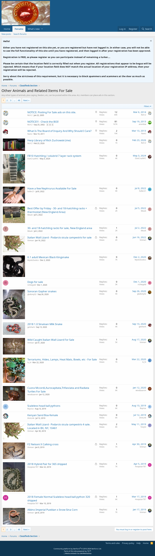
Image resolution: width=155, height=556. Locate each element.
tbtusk (30, 215)
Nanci (29, 134)
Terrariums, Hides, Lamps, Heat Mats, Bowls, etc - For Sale (62, 359)
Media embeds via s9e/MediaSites (78, 553)
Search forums (19, 34)
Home (7, 28)
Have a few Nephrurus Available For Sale (51, 188)
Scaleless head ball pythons (43, 405)
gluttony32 (31, 294)
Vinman (30, 240)
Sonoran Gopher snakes (41, 291)
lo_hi (29, 362)
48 (19, 100)
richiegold (31, 285)
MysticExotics (33, 260)
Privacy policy (128, 543)
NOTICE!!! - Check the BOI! (43, 121)
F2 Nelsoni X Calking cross (42, 444)
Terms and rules (113, 543)
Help (138, 543)
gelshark (31, 327)
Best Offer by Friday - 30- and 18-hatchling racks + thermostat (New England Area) (57, 210)
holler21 (30, 191)
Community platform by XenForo (78, 549)
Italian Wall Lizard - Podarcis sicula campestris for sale (59, 237)
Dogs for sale (35, 282)
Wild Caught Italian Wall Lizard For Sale (50, 339)
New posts (6, 34)
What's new (34, 28)
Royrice (30, 408)
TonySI (143, 427)
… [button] (14, 100)
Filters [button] (146, 106)
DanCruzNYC (32, 158)
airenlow (142, 124)
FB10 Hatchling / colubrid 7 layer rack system (54, 156)
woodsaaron (32, 394)
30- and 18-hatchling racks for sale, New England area (59, 228)
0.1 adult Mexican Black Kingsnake (48, 257)
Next (25, 100)
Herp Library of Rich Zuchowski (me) (49, 140)
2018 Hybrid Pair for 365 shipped (47, 464)
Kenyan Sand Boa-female (42, 415)
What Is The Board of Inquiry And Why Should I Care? (59, 131)
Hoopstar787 (32, 467)
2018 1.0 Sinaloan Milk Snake (44, 324)
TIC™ (89, 551)
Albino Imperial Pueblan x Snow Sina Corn (52, 509)
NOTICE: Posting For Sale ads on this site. (51, 112)
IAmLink (30, 418)
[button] (42, 29)
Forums (19, 28)
